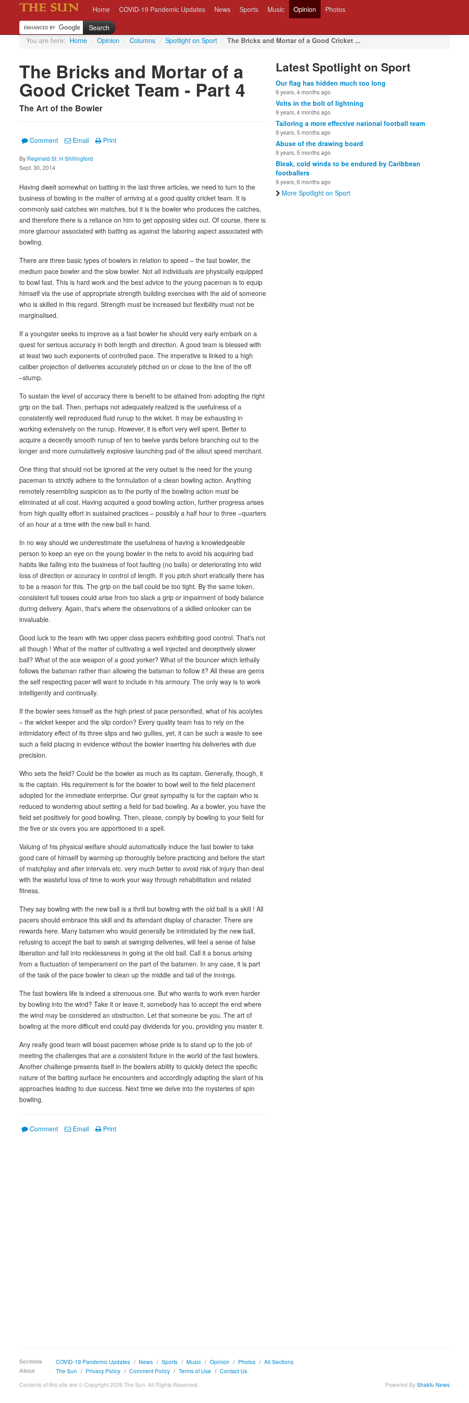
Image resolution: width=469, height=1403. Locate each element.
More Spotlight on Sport (316, 192)
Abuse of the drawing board (319, 143)
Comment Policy (149, 1371)
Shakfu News (433, 1384)
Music (275, 9)
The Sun (66, 1371)
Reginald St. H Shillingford (60, 158)
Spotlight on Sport (191, 40)
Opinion (305, 9)
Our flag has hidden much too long (331, 82)
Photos (335, 9)
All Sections (279, 1361)
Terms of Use (195, 1371)
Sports (249, 9)
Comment (44, 140)
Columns (142, 40)
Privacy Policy (103, 1371)
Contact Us (233, 1371)
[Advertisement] (143, 1233)
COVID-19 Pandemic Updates (162, 9)
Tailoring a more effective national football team (350, 123)
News (222, 9)
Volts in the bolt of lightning (320, 103)
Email (81, 140)
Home (101, 9)
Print (109, 140)
